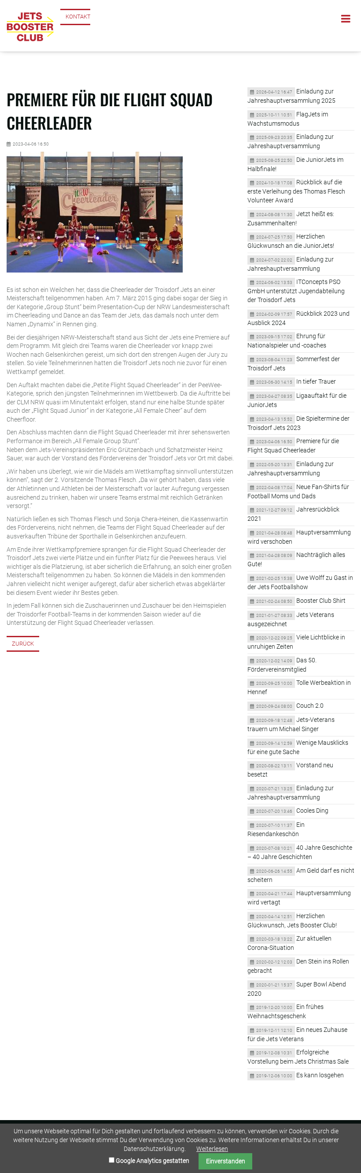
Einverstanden (225, 1161)
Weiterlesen (212, 1148)
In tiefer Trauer (316, 381)
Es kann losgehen (320, 1075)
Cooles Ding (312, 810)
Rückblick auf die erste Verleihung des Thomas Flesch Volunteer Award (296, 191)
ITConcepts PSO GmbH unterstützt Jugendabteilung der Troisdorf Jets (296, 290)
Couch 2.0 (310, 705)
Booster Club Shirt (321, 600)
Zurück (23, 643)
